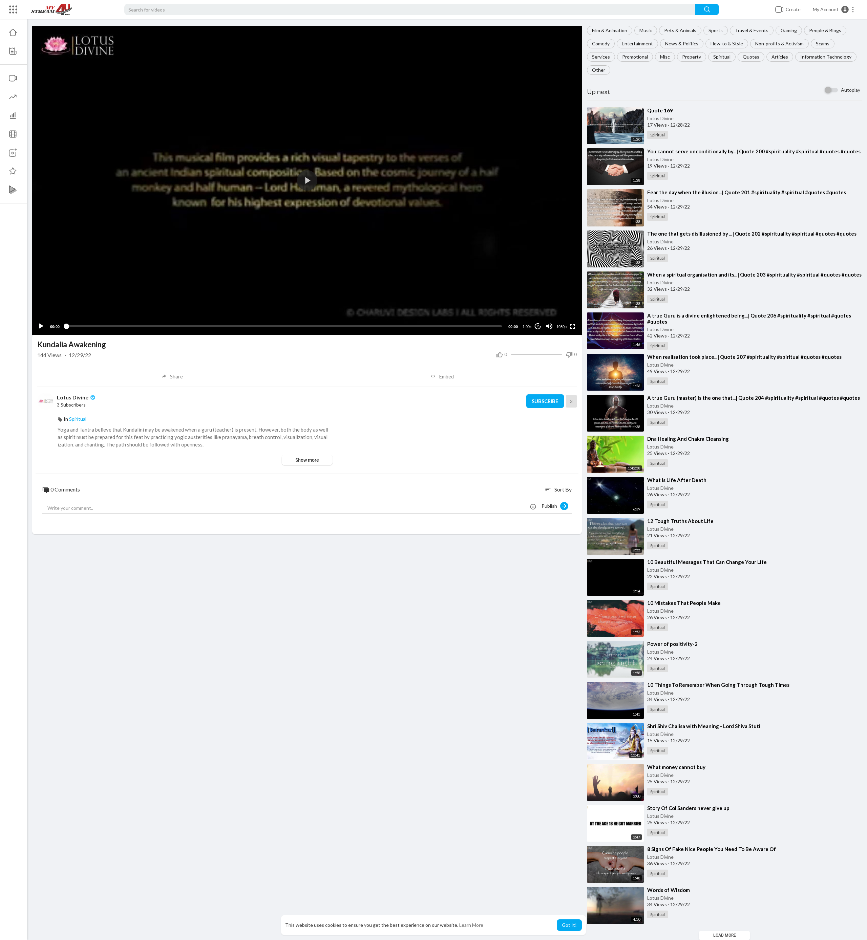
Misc (665, 57)
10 (537, 326)
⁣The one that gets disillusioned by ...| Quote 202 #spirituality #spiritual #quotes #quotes (752, 234)
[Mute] (549, 326)
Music (645, 30)
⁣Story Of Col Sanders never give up (688, 808)
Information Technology (825, 57)
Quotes (751, 57)
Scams (822, 43)
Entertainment (637, 43)
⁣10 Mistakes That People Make (684, 603)
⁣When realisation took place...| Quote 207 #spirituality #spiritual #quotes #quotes (744, 357)
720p (559, 300)
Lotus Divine (660, 118)
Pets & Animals (680, 30)
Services (601, 57)
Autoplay (850, 90)
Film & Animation (609, 30)
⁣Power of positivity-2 (672, 644)
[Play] (41, 326)
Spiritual (722, 57)
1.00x (527, 327)
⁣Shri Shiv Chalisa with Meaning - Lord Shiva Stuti (703, 726)
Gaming (789, 30)
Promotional (635, 57)
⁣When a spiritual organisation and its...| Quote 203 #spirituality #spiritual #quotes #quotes (754, 274)
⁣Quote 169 (660, 110)
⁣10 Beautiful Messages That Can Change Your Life (707, 562)
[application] (307, 180)
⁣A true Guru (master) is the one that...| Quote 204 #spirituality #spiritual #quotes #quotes (753, 398)
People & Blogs (825, 30)
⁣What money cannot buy (676, 767)
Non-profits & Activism (779, 43)
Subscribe (545, 401)
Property (691, 57)
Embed (446, 376)
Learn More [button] (471, 925)
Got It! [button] (569, 925)
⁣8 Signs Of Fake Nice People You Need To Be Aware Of (711, 849)
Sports (716, 30)
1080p (561, 327)
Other (598, 70)
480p (559, 310)
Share (176, 376)
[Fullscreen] (572, 326)
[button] (833, 9)
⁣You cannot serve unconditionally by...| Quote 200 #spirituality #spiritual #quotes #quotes (754, 151)
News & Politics (681, 43)
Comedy (601, 43)
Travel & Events (751, 30)
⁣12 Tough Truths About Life (680, 521)
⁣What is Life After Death (676, 480)
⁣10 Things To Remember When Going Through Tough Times (718, 685)
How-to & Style (727, 43)
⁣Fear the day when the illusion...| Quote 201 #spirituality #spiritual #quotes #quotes (746, 192)
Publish (551, 506)
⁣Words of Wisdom (668, 890)
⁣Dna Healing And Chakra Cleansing (688, 439)
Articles (779, 57)
